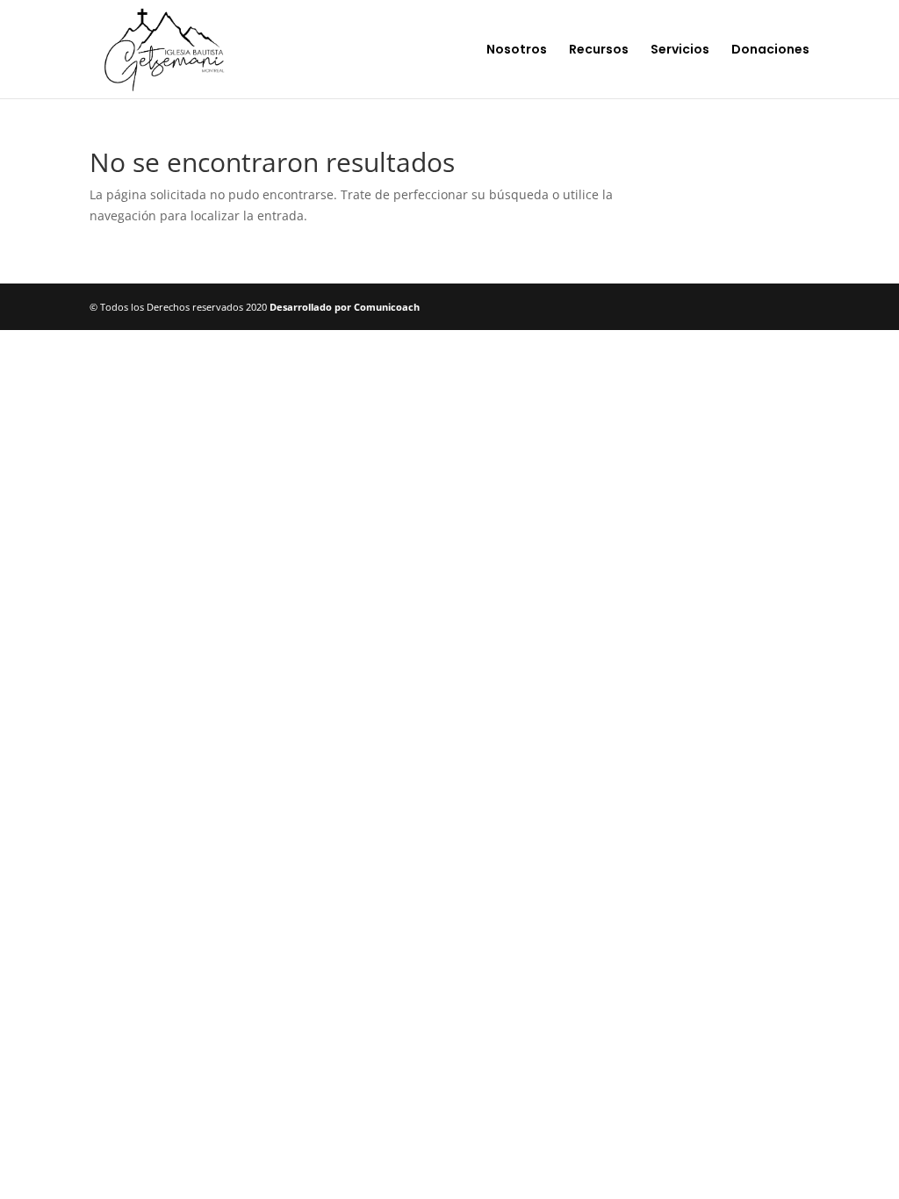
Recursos (599, 50)
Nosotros (516, 50)
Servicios (680, 50)
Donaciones (770, 50)
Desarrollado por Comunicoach (345, 306)
